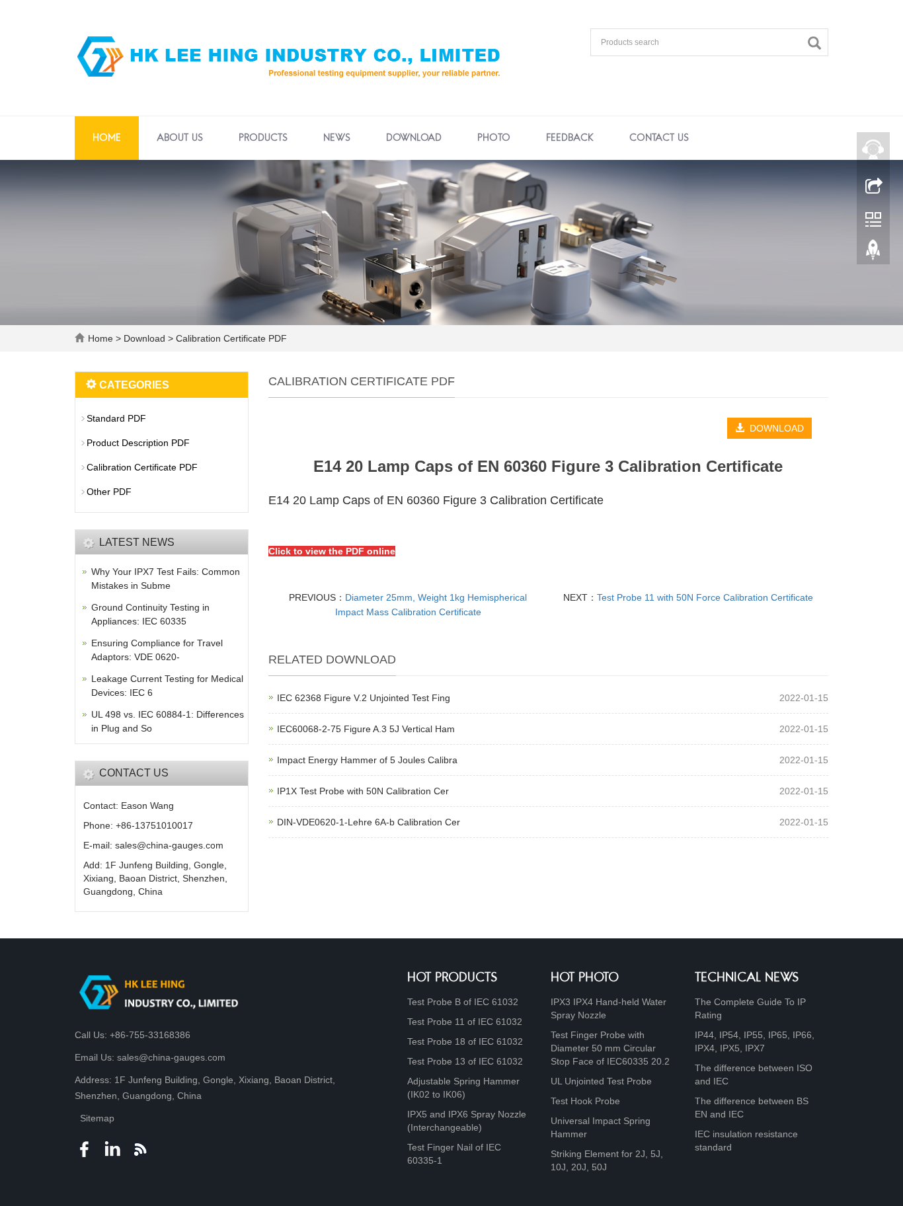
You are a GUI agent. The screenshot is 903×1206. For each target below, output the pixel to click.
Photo (493, 138)
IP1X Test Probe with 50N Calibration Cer (363, 791)
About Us (180, 138)
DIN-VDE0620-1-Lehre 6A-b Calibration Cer (368, 822)
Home (107, 138)
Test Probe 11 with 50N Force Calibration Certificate (705, 597)
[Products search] (818, 43)
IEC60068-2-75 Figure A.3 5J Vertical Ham (366, 729)
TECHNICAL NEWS (747, 978)
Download (414, 138)
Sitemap (97, 1118)
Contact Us (659, 138)
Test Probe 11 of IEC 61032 (464, 1021)
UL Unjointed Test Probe (601, 1081)
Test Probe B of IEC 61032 (462, 1002)
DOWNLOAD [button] (774, 428)
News (336, 138)
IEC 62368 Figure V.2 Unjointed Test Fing (363, 698)
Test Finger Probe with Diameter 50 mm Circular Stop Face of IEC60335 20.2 (610, 1048)
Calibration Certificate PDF (230, 338)
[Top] (873, 253)
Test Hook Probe (585, 1101)
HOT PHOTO (585, 978)
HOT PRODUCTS (452, 978)
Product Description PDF (138, 442)
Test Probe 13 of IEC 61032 (465, 1061)
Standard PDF (116, 418)
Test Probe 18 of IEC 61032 (465, 1041)
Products (263, 138)
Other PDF (109, 491)
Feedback (570, 138)
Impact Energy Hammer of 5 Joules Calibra (367, 760)
